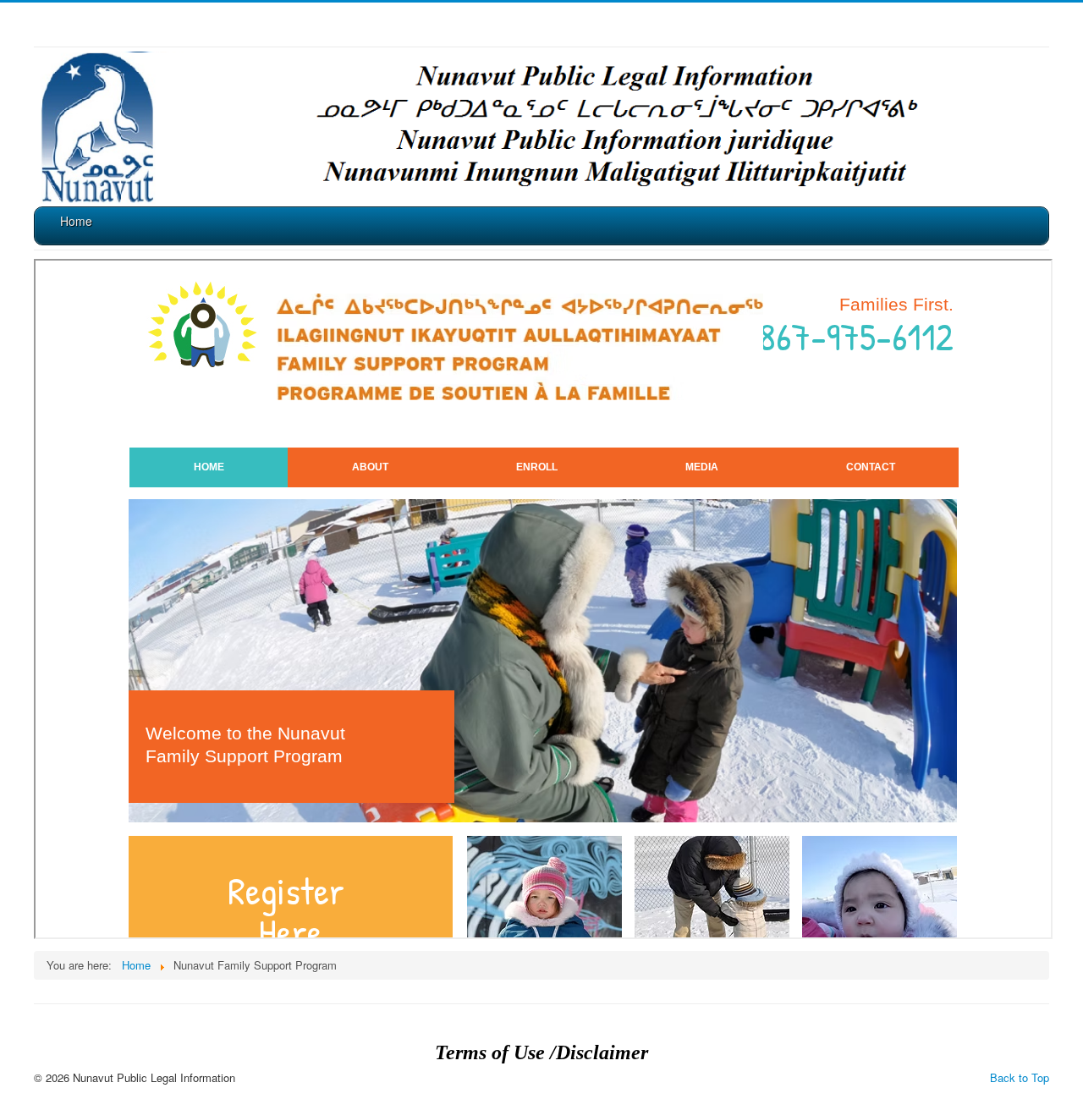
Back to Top (1019, 1077)
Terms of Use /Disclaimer (541, 1052)
